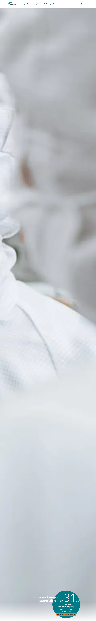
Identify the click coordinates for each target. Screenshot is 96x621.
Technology (47, 4)
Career (55, 4)
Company (22, 4)
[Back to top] (87, 617)
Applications (38, 4)
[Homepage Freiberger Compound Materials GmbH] (13, 3)
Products (29, 4)
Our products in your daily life (66, 614)
